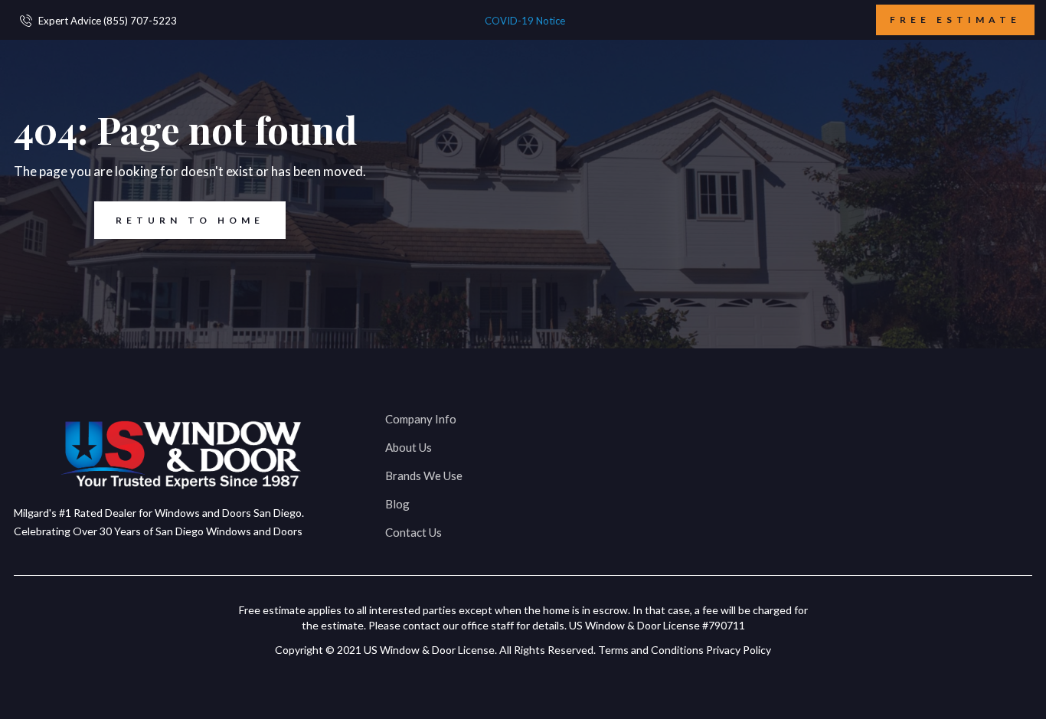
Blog (397, 504)
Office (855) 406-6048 (925, 417)
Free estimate (955, 19)
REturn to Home (190, 220)
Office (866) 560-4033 (696, 417)
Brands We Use (424, 475)
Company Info (420, 419)
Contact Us (413, 532)
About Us (408, 447)
